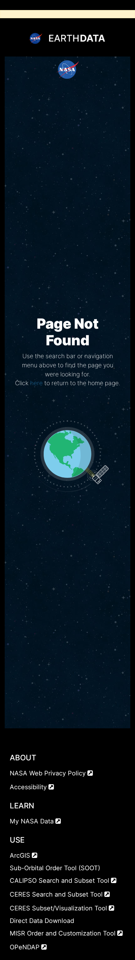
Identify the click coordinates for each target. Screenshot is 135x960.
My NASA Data (32, 821)
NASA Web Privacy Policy (48, 773)
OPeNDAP (25, 947)
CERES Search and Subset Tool (56, 894)
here (36, 383)
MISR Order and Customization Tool (63, 933)
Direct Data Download (42, 921)
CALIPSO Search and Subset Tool (59, 880)
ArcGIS (20, 855)
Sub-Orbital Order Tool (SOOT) (55, 868)
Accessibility (28, 787)
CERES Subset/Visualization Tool (58, 908)
